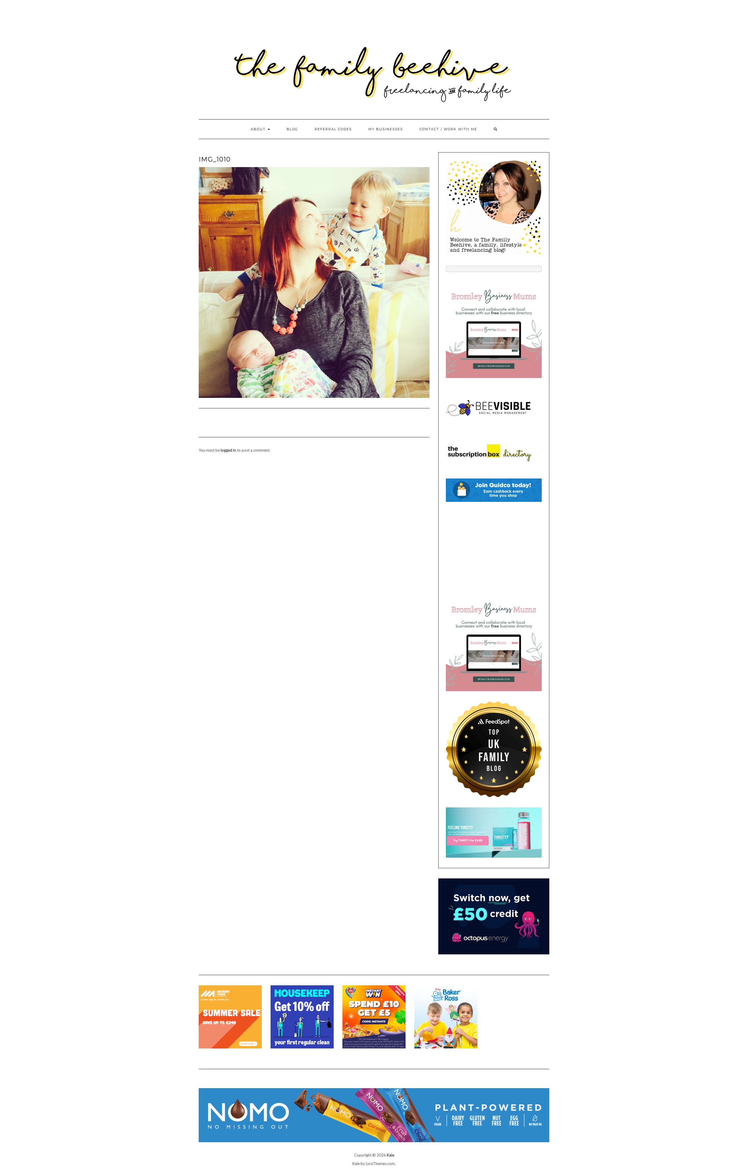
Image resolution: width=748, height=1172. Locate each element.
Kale (390, 1155)
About (259, 129)
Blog (292, 129)
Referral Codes (333, 129)
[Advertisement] (494, 548)
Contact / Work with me (448, 129)
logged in (228, 450)
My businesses (385, 129)
